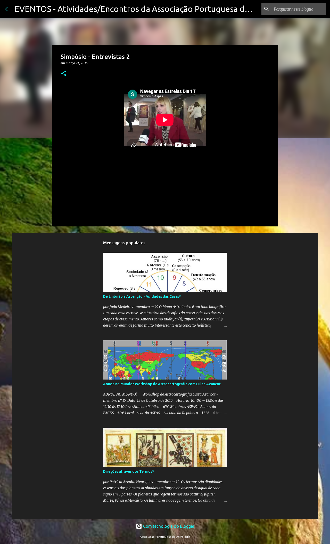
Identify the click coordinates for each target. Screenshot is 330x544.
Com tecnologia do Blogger (168, 526)
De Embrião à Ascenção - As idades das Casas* (142, 296)
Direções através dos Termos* (128, 471)
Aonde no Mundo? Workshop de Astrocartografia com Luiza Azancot (162, 384)
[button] (64, 73)
